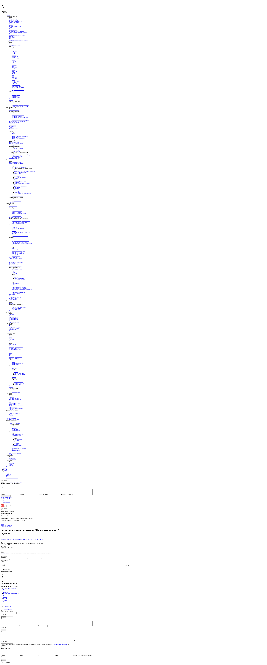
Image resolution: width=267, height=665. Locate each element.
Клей (10, 402)
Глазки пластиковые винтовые (19, 287)
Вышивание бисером (14, 142)
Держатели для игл (16, 308)
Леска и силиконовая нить (18, 223)
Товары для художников (14, 423)
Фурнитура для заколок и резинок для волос (19, 320)
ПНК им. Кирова (16, 83)
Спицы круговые (16, 95)
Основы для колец (13, 318)
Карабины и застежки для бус (19, 228)
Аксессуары (12, 123)
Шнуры (13, 234)
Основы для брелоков (14, 315)
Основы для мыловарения (15, 349)
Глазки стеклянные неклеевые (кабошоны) (22, 289)
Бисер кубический (16, 256)
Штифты (14, 231)
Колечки (14, 233)
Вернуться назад (4, 572)
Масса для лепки (13, 329)
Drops (13, 63)
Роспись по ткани (13, 451)
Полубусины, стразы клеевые (16, 405)
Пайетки (14, 377)
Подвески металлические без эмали (20, 241)
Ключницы (17, 176)
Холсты (11, 454)
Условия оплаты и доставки (9, 588)
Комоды (16, 184)
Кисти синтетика (16, 430)
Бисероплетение (13, 206)
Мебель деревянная (19, 278)
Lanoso (13, 72)
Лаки (13, 449)
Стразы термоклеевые (19, 374)
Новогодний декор (18, 191)
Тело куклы (11, 295)
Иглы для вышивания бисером (16, 143)
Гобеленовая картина (11, 418)
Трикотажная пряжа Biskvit (18, 87)
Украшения (17, 187)
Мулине (13, 133)
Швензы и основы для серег (18, 229)
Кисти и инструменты (17, 427)
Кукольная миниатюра (17, 269)
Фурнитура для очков (14, 317)
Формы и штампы (13, 345)
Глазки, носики (15, 283)
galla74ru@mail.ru (8, 609)
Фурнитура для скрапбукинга (16, 408)
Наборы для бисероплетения (15, 217)
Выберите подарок (5, 553)
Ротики (13, 286)
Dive (13, 62)
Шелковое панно (13, 30)
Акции (5, 470)
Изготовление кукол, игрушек (16, 262)
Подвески (14, 239)
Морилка (16, 440)
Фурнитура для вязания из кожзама (20, 106)
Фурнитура (14, 227)
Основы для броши (13, 319)
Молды (10, 338)
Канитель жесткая (18, 382)
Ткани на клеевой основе (18, 363)
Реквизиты (8, 476)
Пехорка (14, 82)
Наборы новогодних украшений (16, 31)
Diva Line (14, 61)
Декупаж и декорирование (15, 162)
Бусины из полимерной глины (19, 213)
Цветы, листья (12, 404)
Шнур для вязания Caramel (18, 90)
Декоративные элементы (20, 177)
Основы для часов (18, 173)
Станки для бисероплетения (15, 258)
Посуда (13, 272)
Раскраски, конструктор (20, 181)
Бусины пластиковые (17, 211)
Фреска (10, 27)
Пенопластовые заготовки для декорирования (23, 194)
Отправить (3, 617)
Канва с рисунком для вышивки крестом (18, 121)
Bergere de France (16, 56)
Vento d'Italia (14, 78)
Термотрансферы (16, 392)
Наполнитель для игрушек (15, 266)
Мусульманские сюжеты (17, 157)
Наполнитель (12, 294)
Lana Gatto (14, 71)
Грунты (13, 446)
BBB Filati (14, 55)
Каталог (8, 15)
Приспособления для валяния (19, 307)
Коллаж (11, 25)
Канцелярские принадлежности (22, 183)
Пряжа (13, 48)
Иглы (10, 354)
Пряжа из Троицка (16, 85)
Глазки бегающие (16, 293)
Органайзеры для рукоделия (12, 419)
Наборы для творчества (14, 18)
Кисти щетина (15, 429)
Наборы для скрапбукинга (15, 26)
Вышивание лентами (17, 118)
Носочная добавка (16, 81)
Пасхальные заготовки (19, 189)
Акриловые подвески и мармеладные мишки (22, 243)
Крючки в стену (12, 459)
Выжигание (12, 37)
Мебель (16, 277)
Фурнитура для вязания (17, 103)
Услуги (5, 601)
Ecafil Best (14, 65)
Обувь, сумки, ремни (14, 264)
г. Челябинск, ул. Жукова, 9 (15, 482)
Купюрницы (17, 192)
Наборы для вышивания (17, 113)
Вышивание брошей (16, 149)
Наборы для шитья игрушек (15, 21)
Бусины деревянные (16, 212)
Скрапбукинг (12, 395)
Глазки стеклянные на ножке (18, 292)
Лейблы (11, 387)
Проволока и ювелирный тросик (19, 222)
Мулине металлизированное (18, 138)
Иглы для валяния (16, 309)
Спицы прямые (15, 96)
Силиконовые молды (14, 328)
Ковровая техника (13, 130)
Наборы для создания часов (15, 38)
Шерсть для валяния (13, 310)
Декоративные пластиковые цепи (20, 236)
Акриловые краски (16, 435)
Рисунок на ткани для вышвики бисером (21, 154)
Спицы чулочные (16, 97)
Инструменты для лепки (15, 327)
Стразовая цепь (18, 375)
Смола (10, 337)
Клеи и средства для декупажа (19, 448)
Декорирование (18, 439)
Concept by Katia (15, 58)
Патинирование (18, 441)
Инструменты (12, 458)
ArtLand (13, 52)
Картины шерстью (13, 28)
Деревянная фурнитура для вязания (20, 105)
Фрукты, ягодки (13, 407)
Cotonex (13, 60)
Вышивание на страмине (18, 115)
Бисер (13, 248)
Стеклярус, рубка (13, 257)
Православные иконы (17, 156)
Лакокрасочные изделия (17, 434)
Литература (11, 463)
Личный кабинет (5, 497)
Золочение (16, 443)
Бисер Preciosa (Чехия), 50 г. (18, 253)
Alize (13, 50)
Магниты (11, 400)
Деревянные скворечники (20, 186)
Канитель (16, 380)
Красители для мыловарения (16, 347)
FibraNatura (14, 67)
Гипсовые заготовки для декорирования (21, 193)
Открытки (8, 466)
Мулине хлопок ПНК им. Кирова (20, 136)
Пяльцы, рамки (12, 126)
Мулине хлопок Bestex (17, 135)
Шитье (10, 353)
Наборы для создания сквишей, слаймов (18, 40)
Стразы (16, 372)
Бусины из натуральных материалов (20, 214)
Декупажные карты (16, 201)
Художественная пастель (15, 453)
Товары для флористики (14, 413)
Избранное (3, 557)
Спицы (13, 93)
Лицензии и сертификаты (12, 478)
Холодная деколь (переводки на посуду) (18, 32)
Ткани (13, 362)
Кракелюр (16, 444)
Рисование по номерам (14, 22)
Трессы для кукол (13, 299)
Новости (5, 468)
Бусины (13, 209)
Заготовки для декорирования (19, 167)
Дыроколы (11, 397)
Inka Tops (14, 68)
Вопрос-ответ (6, 502)
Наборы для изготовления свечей (17, 35)
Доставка (5, 500)
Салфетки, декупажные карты (19, 199)
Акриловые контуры (16, 445)
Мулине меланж (15, 137)
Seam (13, 76)
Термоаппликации (16, 390)
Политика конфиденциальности (11, 593)
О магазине (9, 474)
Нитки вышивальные (14, 158)
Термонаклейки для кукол (15, 297)
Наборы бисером (16, 151)
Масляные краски (16, 450)
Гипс (10, 330)
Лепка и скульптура (13, 325)
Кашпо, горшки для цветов (15, 417)
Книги (10, 464)
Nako (13, 75)
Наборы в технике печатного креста (20, 120)
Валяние (11, 303)
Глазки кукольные (16, 290)
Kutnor (13, 70)
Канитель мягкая (18, 384)
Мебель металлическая (19, 279)
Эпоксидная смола (13, 335)
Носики (13, 284)
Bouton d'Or (14, 57)
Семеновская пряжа (16, 86)
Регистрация (7, 498)
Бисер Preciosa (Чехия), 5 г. (18, 252)
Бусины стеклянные (16, 216)
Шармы (13, 244)
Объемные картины (13, 23)
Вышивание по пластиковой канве (20, 117)
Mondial (13, 73)
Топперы (16, 188)
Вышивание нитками (14, 110)
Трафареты (11, 202)
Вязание (11, 43)
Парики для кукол (13, 298)
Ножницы (11, 355)
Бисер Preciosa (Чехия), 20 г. (18, 251)
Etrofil (13, 66)
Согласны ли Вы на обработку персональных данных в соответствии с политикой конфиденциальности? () (35, 644)
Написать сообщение (5, 495)
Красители (11, 339)
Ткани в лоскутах (16, 364)
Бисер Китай (15, 249)
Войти (2, 498)
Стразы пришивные (19, 373)
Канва (10, 127)
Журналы (11, 465)
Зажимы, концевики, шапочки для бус (21, 232)
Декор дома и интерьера (20, 172)
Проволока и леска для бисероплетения (21, 221)
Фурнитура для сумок (14, 322)
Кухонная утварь (18, 179)
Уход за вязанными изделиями (16, 98)
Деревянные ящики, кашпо (20, 174)
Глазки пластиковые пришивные (19, 288)
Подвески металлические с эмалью (20, 242)
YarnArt (13, 80)
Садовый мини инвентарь (18, 271)
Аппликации (12, 36)
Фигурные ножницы (14, 398)
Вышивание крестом (17, 116)
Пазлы (10, 33)
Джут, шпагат (15, 88)
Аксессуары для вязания (14, 45)
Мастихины (14, 428)
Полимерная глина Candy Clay (16, 332)
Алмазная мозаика (13, 20)
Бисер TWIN (15, 254)
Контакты (8, 475)
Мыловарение (12, 344)
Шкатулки (16, 182)
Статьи (5, 469)
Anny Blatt (14, 51)
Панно (16, 178)
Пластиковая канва (13, 128)
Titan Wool (14, 77)
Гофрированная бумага (14, 403)
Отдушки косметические (15, 348)
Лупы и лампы (12, 125)
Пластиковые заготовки (17, 196)
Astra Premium (15, 53)
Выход (10, 497)
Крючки (11, 100)
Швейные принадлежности (15, 357)
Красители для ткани (14, 385)
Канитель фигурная (19, 383)
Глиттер (11, 409)
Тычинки (11, 415)
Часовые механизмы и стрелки (16, 163)
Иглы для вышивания (14, 122)
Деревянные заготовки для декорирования (24, 171)
